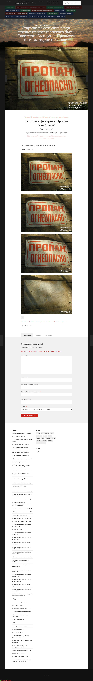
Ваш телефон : (31, 391)
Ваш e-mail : (30, 384)
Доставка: (24, 406)
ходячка (38, 443)
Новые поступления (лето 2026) (22, 433)
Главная (9, 1)
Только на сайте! (10, 7)
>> (23, 318)
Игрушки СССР (17, 529)
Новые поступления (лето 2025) (22, 483)
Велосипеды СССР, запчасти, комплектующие (17, 16)
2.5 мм (38, 433)
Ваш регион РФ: (26, 399)
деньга (49, 435)
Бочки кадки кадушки (19, 436)
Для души (40, 1)
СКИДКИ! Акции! (18, 605)
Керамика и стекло (52, 13)
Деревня (47, 433)
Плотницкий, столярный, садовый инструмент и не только (30, 7)
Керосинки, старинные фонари (55, 7)
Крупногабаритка (25, 10)
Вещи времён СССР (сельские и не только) (16, 13)
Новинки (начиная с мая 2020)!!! (22, 557)
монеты (38, 440)
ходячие (50, 440)
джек (43, 438)
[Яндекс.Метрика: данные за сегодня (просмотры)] (5, 680)
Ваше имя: (24, 377)
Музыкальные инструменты (21, 444)
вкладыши (39, 435)
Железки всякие (71, 10)
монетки (53, 438)
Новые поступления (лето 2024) (22, 499)
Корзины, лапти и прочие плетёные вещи (42, 10)
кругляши (48, 438)
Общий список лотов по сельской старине (53, 2)
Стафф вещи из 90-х (19, 653)
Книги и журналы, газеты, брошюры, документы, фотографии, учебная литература (22, 504)
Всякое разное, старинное (66, 13)
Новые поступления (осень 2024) (22, 491)
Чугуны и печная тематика (12, 10)
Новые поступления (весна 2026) (22, 458)
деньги (38, 438)
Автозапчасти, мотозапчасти (21, 455)
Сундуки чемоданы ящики (20, 447)
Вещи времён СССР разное (20, 515)
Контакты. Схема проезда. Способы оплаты (24, 2)
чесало (43, 443)
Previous (6, 78)
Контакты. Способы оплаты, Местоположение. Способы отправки (46, 137)
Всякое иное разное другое (20, 656)
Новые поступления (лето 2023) (22, 518)
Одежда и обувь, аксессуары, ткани (37, 13)
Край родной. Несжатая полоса (22, 650)
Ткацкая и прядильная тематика (73, 7)
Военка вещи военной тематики (22, 521)
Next (87, 78)
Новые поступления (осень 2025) (22, 470)
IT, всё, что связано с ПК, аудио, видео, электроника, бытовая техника (47, 16)
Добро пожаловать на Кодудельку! (46, 25)
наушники (44, 440)
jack (42, 433)
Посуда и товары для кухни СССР (22, 511)
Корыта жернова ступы (19, 462)
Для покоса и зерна (59, 10)
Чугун (51, 433)
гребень (45, 435)
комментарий (25, 355)
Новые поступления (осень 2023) (22, 508)
